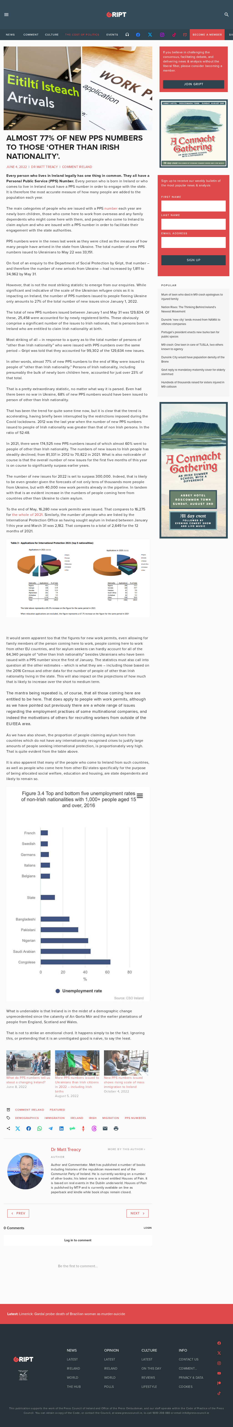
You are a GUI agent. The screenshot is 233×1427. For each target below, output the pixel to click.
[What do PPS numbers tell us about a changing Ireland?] (28, 1063)
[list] (79, 1368)
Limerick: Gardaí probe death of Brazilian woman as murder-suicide (66, 1314)
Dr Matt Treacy (44, 167)
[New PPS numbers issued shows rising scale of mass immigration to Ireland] (126, 1063)
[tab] (10, 34)
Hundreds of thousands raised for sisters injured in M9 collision (192, 385)
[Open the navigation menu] (6, 14)
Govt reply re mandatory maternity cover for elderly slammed (193, 372)
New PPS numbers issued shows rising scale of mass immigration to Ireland (124, 1082)
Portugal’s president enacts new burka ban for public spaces (190, 334)
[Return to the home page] (23, 1359)
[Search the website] (226, 14)
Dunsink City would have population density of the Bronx (193, 359)
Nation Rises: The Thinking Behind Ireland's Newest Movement (188, 309)
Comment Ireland (77, 167)
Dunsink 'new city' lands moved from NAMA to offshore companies (190, 322)
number (110, 208)
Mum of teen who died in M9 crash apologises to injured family (192, 297)
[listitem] (79, 1359)
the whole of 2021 (27, 515)
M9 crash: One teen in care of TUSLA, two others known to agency (192, 347)
